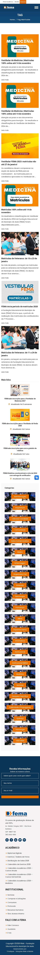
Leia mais (5, 80)
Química (20, 718)
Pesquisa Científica (20, 696)
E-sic (9, 933)
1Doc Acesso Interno (16, 913)
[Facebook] (11, 840)
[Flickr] (24, 840)
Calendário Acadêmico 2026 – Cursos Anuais (18, 869)
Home (12, 19)
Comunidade (20, 530)
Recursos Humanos (15, 910)
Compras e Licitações (17, 898)
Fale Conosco (13, 925)
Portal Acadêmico (8, 2)
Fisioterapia (20, 596)
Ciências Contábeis (20, 519)
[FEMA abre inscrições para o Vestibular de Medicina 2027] (20, 390)
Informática (20, 641)
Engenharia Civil (20, 574)
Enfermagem (20, 563)
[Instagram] (7, 840)
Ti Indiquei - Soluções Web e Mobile (20, 951)
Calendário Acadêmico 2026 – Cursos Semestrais (18, 875)
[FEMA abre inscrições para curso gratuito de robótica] (20, 440)
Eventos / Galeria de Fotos (18, 857)
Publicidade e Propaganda (20, 707)
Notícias (20, 685)
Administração (20, 496)
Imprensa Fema (20, 629)
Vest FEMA (20, 740)
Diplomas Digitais (15, 853)
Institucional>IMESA (20, 663)
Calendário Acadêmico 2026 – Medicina (18, 881)
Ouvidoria (11, 929)
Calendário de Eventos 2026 (19, 864)
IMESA (20, 618)
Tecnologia (20, 729)
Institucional (20, 652)
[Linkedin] (15, 840)
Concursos (12, 902)
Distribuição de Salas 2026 (18, 860)
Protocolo (23, 2)
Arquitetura (20, 507)
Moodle (17, 2)
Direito (20, 552)
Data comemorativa (20, 541)
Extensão (20, 585)
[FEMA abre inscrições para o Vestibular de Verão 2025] (20, 415)
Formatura (20, 607)
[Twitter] (20, 840)
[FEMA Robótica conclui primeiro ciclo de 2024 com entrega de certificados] (20, 464)
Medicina (20, 674)
